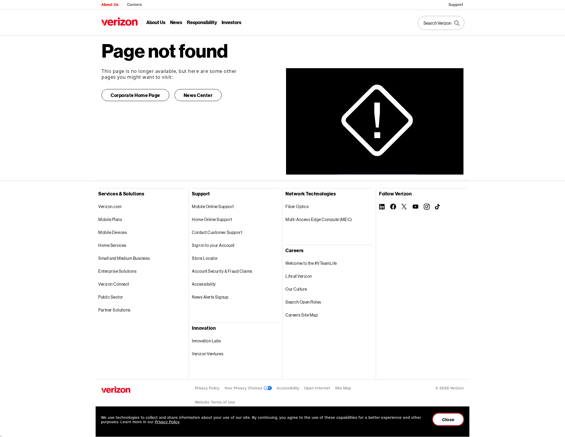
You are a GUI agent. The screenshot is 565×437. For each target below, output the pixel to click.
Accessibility (204, 284)
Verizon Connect (113, 284)
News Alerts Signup (210, 296)
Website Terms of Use (215, 402)
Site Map (343, 388)
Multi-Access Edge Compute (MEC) (318, 219)
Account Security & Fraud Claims (222, 271)
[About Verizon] (119, 21)
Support (455, 4)
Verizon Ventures (207, 353)
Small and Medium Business (124, 258)
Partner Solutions (114, 309)
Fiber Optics (297, 206)
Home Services (112, 245)
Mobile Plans (110, 219)
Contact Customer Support (217, 232)
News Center (198, 95)
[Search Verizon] (441, 23)
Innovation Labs (206, 340)
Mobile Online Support (213, 206)
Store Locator (205, 258)
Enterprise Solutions (117, 271)
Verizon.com (110, 206)
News (176, 22)
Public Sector (110, 296)
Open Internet (317, 388)
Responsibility (202, 22)
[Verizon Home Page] (115, 389)
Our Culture (296, 289)
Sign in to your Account (213, 245)
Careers (134, 4)
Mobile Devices (112, 232)
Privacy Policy (207, 388)
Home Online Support (212, 219)
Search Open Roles (303, 301)
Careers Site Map (301, 314)
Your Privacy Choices (244, 388)
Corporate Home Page (135, 95)
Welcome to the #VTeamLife (311, 263)
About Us (109, 4)
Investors (231, 22)
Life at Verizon (298, 276)
